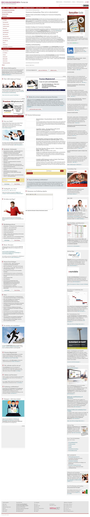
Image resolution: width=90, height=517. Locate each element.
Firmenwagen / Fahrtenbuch (7, 46)
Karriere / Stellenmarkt (28, 7)
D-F (5, 190)
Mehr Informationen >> (74, 265)
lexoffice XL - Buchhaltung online (10, 229)
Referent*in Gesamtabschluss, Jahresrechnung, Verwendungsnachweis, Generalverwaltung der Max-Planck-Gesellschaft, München (14, 165)
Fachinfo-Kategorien (6, 18)
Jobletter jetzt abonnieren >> (7, 74)
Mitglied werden (59, 1)
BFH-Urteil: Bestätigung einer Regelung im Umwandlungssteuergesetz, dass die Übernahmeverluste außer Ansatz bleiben (12, 300)
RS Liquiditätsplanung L (72, 368)
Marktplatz (19, 7)
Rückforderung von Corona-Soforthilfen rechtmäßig (13, 311)
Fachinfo (13, 7)
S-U (13, 190)
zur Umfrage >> (18, 370)
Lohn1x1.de (67, 508)
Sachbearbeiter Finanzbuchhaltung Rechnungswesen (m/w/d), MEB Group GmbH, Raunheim (12, 172)
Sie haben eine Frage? (9, 199)
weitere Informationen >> (18, 144)
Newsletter (37, 509)
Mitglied (8, 89)
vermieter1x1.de (67, 509)
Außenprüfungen (59, 30)
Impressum (20, 511)
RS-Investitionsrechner (72, 450)
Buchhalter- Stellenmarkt (10, 149)
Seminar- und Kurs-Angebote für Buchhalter (10, 346)
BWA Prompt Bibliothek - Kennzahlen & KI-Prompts (13, 266)
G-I (6, 190)
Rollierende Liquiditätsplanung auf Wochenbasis (75, 397)
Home (27, 10)
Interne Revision (5, 50)
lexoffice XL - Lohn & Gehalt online (10, 227)
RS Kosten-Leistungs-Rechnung (74, 465)
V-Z (15, 190)
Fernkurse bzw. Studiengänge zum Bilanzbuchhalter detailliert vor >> (74, 479)
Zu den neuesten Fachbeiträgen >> (9, 251)
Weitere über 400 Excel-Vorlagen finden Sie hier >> (76, 420)
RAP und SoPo (5, 34)
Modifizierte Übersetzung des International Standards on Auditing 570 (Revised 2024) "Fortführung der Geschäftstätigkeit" (14, 304)
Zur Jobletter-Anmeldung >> (80, 218)
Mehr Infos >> (79, 69)
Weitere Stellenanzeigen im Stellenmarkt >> (74, 164)
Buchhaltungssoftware (9, 224)
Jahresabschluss (6, 36)
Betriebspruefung (36, 10)
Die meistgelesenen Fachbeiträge (8, 10)
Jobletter (36, 511)
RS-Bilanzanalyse (71, 444)
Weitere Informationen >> (16, 361)
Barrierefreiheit (21, 507)
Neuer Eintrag (17, 184)
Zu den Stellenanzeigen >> (7, 127)
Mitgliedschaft (37, 505)
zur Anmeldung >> (20, 382)
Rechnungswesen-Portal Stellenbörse (73, 216)
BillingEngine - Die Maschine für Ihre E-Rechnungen (14, 226)
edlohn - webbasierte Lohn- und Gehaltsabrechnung (14, 236)
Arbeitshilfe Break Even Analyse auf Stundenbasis (13, 273)
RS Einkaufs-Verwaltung (73, 461)
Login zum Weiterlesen (42, 70)
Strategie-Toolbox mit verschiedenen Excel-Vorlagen (76, 410)
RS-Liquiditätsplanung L (73, 442)
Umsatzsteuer (5, 44)
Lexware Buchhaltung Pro (8, 232)
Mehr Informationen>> (76, 418)
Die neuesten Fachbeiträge (7, 12)
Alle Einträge (6, 184)
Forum (7, 7)
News (3, 7)
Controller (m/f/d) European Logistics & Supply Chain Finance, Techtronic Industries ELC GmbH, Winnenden (14, 159)
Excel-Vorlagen (39, 7)
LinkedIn (5, 511)
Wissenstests (4, 16)
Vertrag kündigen (22, 504)
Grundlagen (5, 20)
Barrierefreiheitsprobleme (39, 508)
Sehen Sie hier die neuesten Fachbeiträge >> (11, 95)
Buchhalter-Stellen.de (68, 504)
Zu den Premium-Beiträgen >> (8, 253)
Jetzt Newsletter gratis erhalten (35, 109)
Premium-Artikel (5, 14)
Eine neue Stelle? (8, 121)
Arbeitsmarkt (5, 56)
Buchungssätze (5, 22)
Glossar (47, 7)
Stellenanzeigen (70, 56)
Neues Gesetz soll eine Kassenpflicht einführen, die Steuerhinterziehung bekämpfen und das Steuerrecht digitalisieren (14, 314)
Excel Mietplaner (7, 279)
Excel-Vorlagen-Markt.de (69, 511)
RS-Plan (70, 445)
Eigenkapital (5, 28)
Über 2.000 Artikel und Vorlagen (12, 79)
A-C (3, 190)
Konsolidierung (5, 40)
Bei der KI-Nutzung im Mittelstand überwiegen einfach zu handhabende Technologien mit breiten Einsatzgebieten (13, 308)
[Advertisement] (13, 437)
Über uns (5, 505)
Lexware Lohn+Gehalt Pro (9, 230)
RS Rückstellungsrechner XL (73, 456)
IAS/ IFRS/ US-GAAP (6, 38)
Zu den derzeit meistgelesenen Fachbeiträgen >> (11, 252)
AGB (4, 508)
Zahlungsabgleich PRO (8, 277)
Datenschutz (20, 509)
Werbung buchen (80, 1)
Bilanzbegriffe (5, 58)
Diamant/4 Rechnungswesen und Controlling (12, 238)
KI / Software (5, 52)
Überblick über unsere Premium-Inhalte (11, 357)
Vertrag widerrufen (22, 505)
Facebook (5, 509)
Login (87, 1)
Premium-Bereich (67, 1)
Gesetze (4, 54)
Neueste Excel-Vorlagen (10, 262)
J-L (8, 190)
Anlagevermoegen (6, 24)
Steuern (4, 42)
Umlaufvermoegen (6, 26)
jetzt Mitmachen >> (14, 393)
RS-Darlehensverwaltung (73, 448)
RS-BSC (70, 447)
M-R (11, 190)
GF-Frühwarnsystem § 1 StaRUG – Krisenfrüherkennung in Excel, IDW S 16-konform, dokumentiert (13, 287)
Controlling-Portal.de (68, 505)
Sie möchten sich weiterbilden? (12, 325)
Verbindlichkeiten (6, 32)
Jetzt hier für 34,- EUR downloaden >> (73, 246)
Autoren (73, 1)
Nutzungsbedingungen (23, 508)
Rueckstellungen (6, 30)
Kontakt (5, 504)
